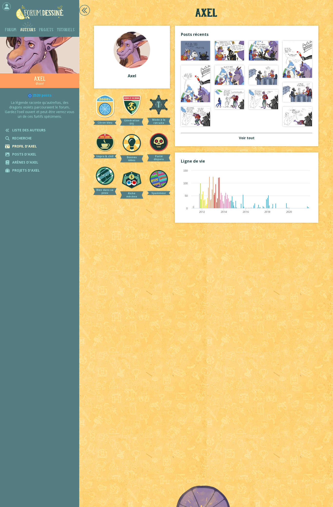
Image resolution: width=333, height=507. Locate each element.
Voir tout (247, 138)
